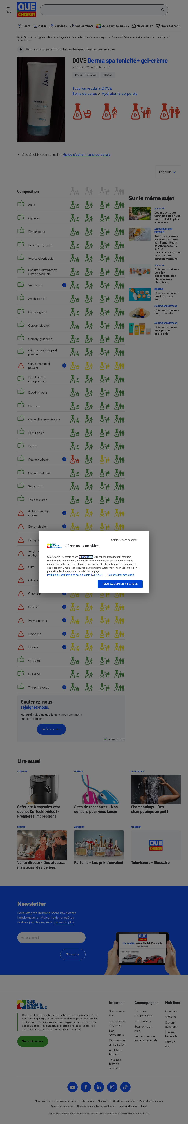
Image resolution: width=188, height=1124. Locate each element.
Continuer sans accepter (124, 539)
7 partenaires (86, 557)
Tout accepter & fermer (120, 583)
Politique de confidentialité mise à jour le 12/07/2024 (75, 575)
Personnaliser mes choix (121, 575)
